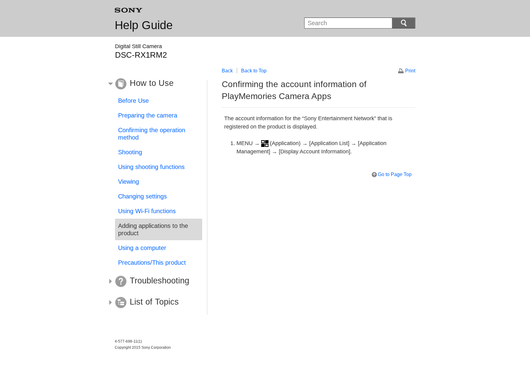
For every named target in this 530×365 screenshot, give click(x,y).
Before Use (133, 100)
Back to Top (254, 70)
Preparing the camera (147, 115)
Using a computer (142, 247)
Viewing (128, 181)
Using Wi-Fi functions (147, 211)
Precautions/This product (152, 262)
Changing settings (142, 196)
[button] (154, 84)
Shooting (130, 152)
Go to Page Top (395, 174)
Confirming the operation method (151, 134)
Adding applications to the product (153, 229)
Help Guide (144, 25)
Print (410, 70)
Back (227, 70)
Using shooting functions (151, 166)
